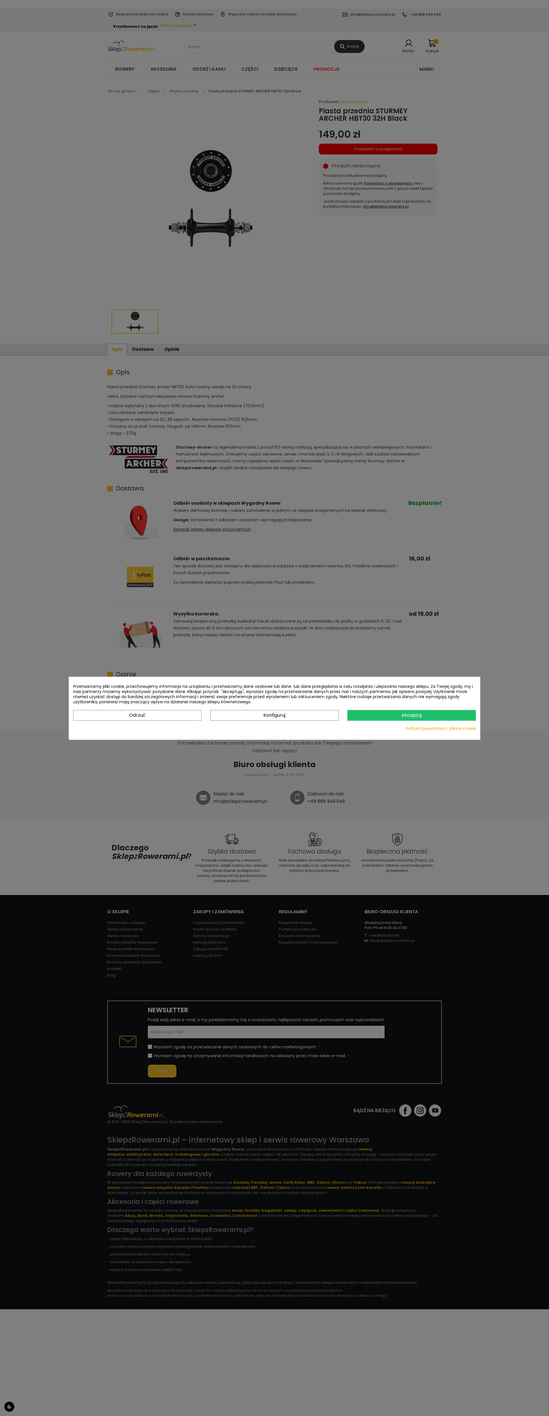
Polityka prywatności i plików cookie (441, 728)
